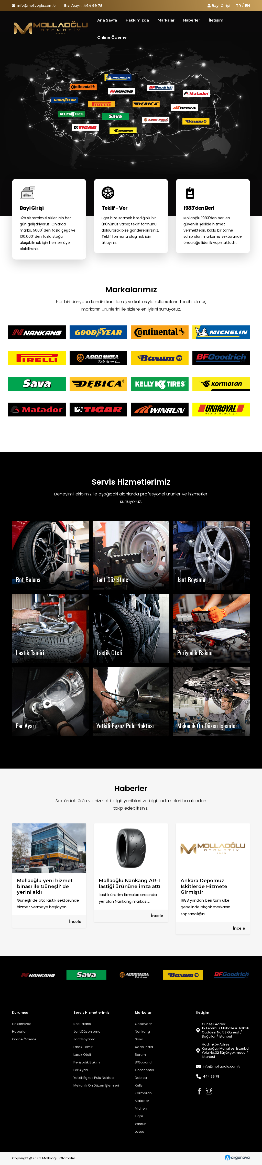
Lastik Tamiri (83, 1046)
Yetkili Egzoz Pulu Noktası (93, 1077)
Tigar (139, 1116)
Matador (142, 1100)
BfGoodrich (144, 1062)
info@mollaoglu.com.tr (36, 5)
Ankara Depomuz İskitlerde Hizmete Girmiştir (204, 886)
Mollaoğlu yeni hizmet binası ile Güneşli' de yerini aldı (45, 886)
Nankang (142, 1031)
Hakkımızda (21, 1023)
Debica (141, 1077)
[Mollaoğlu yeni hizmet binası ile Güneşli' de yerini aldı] (49, 848)
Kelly (139, 1085)
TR (238, 5)
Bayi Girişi (221, 5)
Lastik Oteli (82, 1054)
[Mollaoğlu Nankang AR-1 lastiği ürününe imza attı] (131, 848)
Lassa (139, 1131)
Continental (144, 1070)
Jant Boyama (84, 1039)
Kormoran (143, 1093)
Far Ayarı (80, 1070)
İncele (75, 921)
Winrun (140, 1123)
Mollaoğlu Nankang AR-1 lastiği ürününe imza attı (129, 883)
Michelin (141, 1108)
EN (247, 5)
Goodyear (143, 1023)
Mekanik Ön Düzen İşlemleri (96, 1085)
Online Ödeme (24, 1039)
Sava (139, 1039)
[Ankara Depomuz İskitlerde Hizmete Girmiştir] (213, 848)
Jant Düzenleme (87, 1031)
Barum (140, 1054)
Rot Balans (82, 1023)
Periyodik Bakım (86, 1062)
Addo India (144, 1046)
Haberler (19, 1031)
